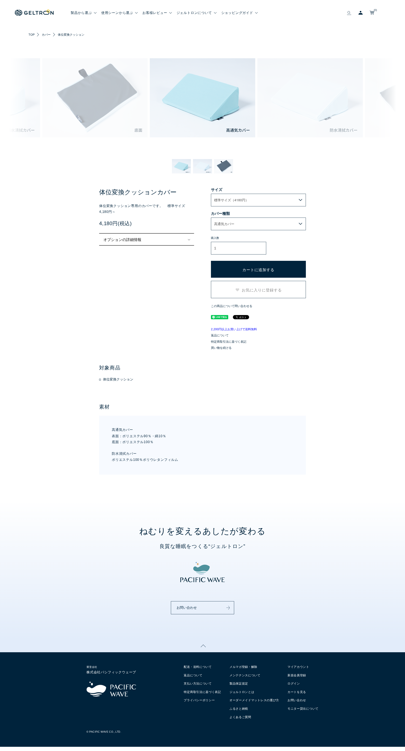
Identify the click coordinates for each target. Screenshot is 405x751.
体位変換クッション (71, 34)
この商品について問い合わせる (231, 306)
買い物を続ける (221, 347)
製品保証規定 (239, 683)
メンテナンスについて (245, 675)
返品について (220, 335)
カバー (46, 34)
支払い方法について (198, 683)
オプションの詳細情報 (122, 239)
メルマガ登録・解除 (243, 666)
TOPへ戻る (202, 646)
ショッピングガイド (237, 12)
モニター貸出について (303, 708)
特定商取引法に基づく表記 (228, 341)
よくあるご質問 (240, 717)
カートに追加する (258, 269)
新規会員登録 (297, 675)
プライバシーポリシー (199, 700)
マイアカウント (298, 666)
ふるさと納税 (239, 708)
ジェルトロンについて (194, 12)
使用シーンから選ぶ (117, 12)
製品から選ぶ (81, 12)
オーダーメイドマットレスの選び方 (254, 700)
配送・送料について (198, 666)
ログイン (294, 683)
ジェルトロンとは (242, 692)
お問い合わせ (187, 607)
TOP (31, 34)
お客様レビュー (154, 12)
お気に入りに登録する (261, 289)
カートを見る (297, 692)
